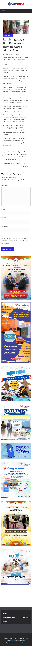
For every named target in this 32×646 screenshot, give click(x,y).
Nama (4, 209)
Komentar (5, 185)
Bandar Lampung (8, 35)
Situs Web (4, 226)
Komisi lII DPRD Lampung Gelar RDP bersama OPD (16, 165)
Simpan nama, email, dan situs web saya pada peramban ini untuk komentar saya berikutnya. (15, 240)
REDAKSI (5, 621)
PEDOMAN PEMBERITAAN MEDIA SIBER (16, 617)
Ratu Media (16, 54)
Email (3, 218)
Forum (4, 613)
